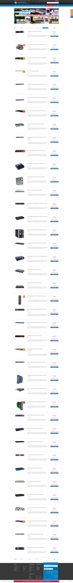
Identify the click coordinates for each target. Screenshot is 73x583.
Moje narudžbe (38, 567)
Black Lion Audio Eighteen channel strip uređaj (36, 150)
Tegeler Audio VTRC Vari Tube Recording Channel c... (37, 256)
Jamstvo (30, 568)
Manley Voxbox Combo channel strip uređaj (36, 547)
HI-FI (39, 5)
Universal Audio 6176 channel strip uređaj (35, 455)
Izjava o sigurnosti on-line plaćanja (32, 570)
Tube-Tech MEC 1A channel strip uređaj (35, 468)
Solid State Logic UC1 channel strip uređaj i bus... (37, 44)
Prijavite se (57, 0)
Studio (25, 5)
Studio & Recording (19, 7)
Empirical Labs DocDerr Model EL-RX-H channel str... (37, 388)
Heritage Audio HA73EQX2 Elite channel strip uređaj (37, 203)
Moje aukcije (38, 569)
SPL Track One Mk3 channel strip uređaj (35, 441)
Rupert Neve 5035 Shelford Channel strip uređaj (37, 322)
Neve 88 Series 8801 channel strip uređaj (35, 534)
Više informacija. (48, 581)
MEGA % (51, 5)
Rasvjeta (36, 5)
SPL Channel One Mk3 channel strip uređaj (36, 494)
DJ (23, 567)
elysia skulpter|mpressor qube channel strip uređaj (37, 230)
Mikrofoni (32, 5)
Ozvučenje (29, 5)
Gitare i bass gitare (16, 568)
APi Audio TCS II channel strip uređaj (34, 190)
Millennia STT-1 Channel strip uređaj (34, 335)
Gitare (15, 5)
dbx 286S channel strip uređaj (33, 71)
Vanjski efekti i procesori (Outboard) (25, 7)
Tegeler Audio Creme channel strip (34, 269)
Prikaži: (27, 559)
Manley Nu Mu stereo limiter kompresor (35, 428)
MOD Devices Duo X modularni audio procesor (36, 163)
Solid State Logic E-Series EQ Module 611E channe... (37, 402)
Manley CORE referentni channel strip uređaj (36, 415)
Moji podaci (38, 569)
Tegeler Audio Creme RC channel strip (35, 283)
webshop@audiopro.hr (49, 572)
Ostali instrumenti (16, 570)
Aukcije (30, 571)
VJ (23, 571)
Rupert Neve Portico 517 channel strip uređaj (36, 177)
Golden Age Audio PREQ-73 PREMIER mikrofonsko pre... (37, 309)
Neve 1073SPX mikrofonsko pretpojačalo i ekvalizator (35, 349)
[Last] (58, 27)
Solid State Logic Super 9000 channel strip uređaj (37, 84)
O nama (30, 576)
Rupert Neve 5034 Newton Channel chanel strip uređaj (37, 137)
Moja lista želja (38, 568)
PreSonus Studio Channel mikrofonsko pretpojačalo (37, 521)
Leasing (30, 569)
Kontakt (30, 576)
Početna (15, 7)
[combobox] (23, 27)
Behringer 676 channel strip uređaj (34, 31)
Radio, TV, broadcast (25, 566)
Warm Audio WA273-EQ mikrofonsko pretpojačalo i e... (37, 58)
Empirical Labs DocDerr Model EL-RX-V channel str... (37, 375)
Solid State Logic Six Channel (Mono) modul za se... (37, 296)
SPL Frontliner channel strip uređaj (34, 481)
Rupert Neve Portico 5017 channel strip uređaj (36, 507)
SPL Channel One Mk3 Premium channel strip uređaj (37, 216)
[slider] (29, 32)
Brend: (35, 559)
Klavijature (19, 5)
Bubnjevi (23, 5)
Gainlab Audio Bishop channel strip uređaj (35, 124)
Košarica (38, 566)
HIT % (47, 5)
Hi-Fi (23, 570)
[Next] (56, 27)
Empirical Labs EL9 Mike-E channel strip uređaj (36, 362)
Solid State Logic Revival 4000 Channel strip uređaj (37, 97)
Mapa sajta (30, 578)
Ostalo (43, 5)
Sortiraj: (19, 559)
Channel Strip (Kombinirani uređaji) (33, 7)
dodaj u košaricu (54, 36)
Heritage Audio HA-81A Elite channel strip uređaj (37, 243)
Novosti (30, 577)
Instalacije (24, 568)
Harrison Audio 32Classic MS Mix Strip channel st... (37, 110)
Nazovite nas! (54, 208)
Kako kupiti (30, 566)
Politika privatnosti (31, 567)
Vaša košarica (56, 5)
